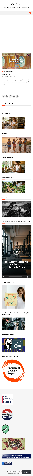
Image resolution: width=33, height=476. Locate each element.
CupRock (16, 4)
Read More (5, 88)
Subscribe (26, 472)
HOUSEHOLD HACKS (8, 71)
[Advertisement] (16, 32)
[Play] (3, 277)
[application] (16, 251)
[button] (16, 252)
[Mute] (27, 277)
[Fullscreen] (29, 277)
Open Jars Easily (6, 74)
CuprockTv (5, 76)
